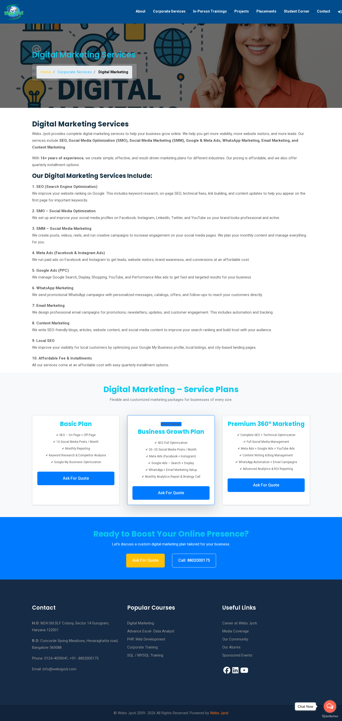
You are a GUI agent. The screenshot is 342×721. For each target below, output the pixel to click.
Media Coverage (235, 631)
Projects (241, 11)
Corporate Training (142, 647)
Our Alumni (231, 647)
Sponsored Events (237, 655)
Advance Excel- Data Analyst (150, 631)
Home (46, 72)
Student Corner (296, 11)
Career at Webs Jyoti (239, 623)
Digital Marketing (140, 623)
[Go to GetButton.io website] (330, 715)
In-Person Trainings (210, 11)
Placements (266, 11)
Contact (323, 11)
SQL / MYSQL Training (145, 655)
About (140, 11)
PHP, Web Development (146, 639)
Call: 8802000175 (194, 560)
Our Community (235, 639)
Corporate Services (169, 11)
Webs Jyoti (219, 713)
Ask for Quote (76, 478)
